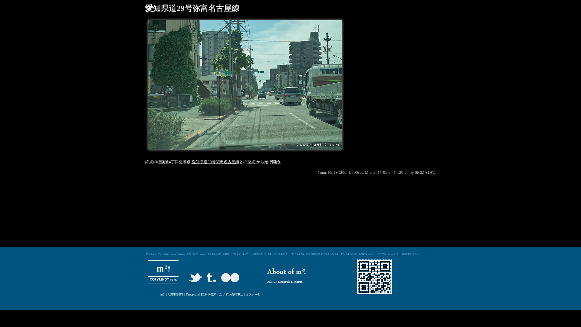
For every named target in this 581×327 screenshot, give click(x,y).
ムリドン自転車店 (231, 294)
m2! (162, 294)
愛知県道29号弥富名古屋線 (192, 8)
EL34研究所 (209, 294)
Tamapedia (192, 294)
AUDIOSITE (175, 294)
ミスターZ (253, 294)
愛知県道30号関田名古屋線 (215, 162)
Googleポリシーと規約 (397, 254)
